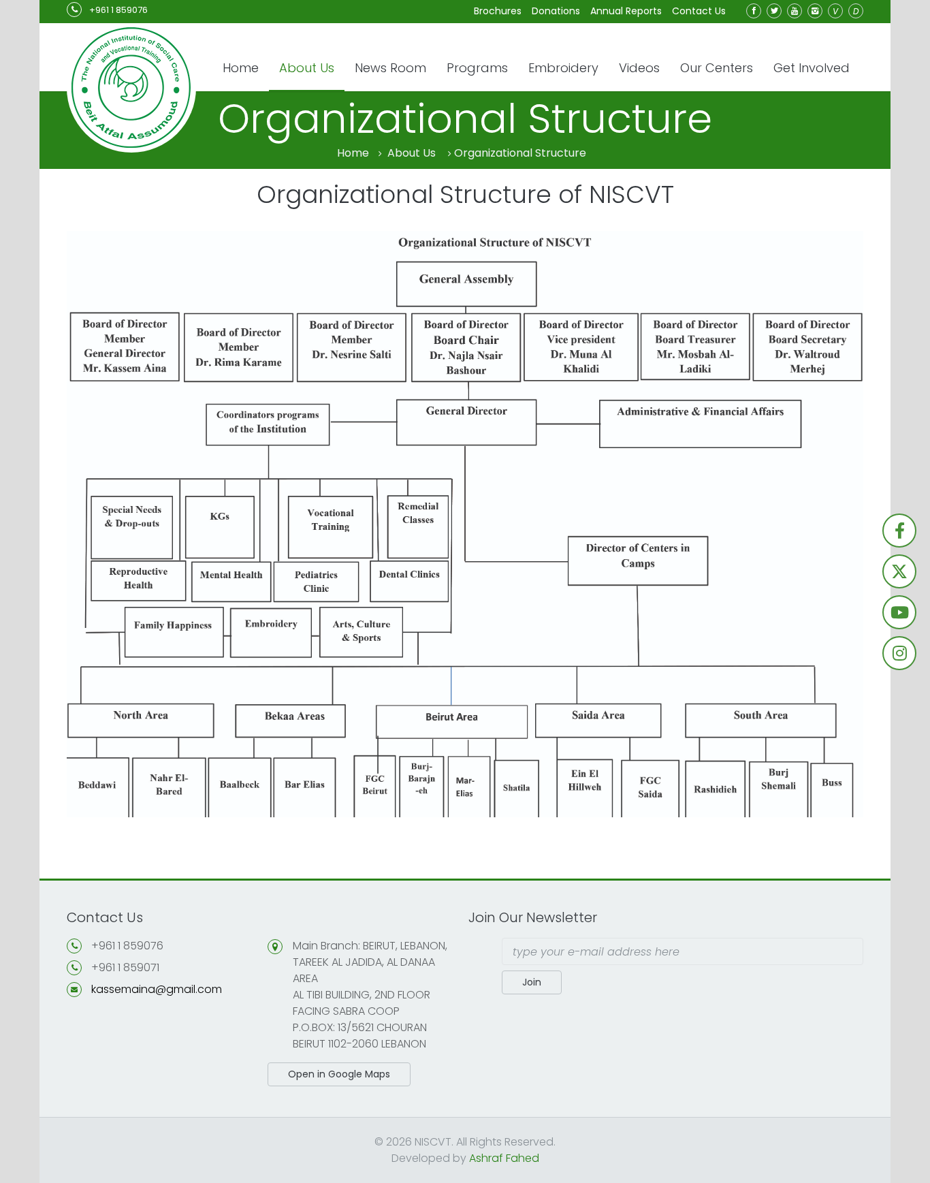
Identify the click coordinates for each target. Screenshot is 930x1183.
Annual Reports (626, 11)
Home (241, 67)
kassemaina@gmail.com (156, 989)
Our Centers (716, 67)
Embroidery (563, 67)
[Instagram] (814, 10)
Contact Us (699, 11)
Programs (477, 67)
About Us (306, 67)
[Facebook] (753, 10)
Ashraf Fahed (504, 1158)
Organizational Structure (520, 153)
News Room (390, 67)
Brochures (498, 11)
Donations (556, 11)
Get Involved (811, 67)
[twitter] (774, 10)
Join (531, 982)
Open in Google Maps (339, 1074)
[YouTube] (794, 10)
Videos (639, 67)
